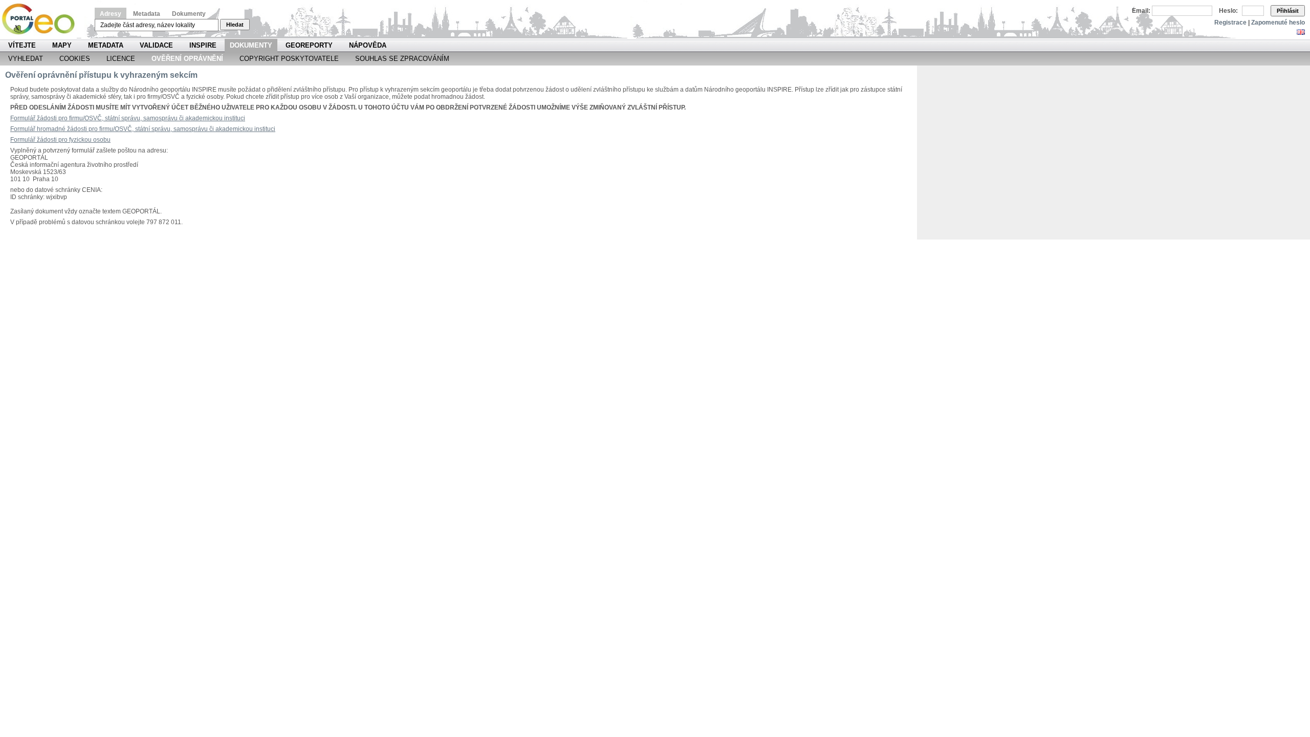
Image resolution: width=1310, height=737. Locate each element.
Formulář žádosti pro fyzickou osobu (60, 139)
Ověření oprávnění (187, 58)
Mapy (62, 45)
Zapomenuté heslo (1278, 22)
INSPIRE (202, 45)
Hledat (235, 24)
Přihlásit (1288, 11)
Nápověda (367, 45)
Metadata (146, 13)
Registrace (1230, 22)
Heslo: (1228, 10)
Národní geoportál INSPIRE (42, 19)
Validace (156, 45)
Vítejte (22, 45)
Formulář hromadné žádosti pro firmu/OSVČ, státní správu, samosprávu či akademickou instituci (142, 129)
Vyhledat (25, 58)
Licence (120, 58)
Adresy (110, 13)
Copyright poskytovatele (289, 58)
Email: (1141, 10)
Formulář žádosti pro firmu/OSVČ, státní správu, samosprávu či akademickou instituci (127, 118)
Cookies (74, 58)
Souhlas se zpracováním (402, 58)
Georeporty (309, 45)
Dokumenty (189, 13)
